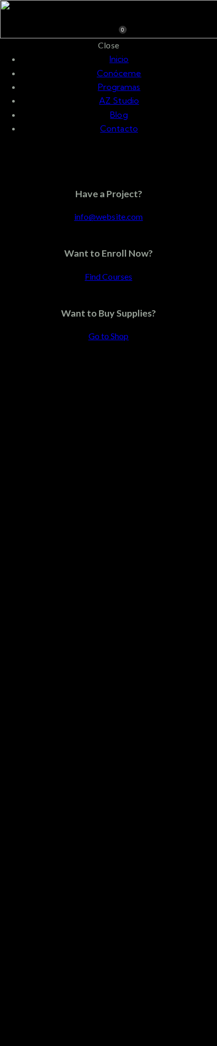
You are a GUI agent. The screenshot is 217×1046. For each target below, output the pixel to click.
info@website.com (108, 216)
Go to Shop (108, 336)
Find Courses (108, 276)
